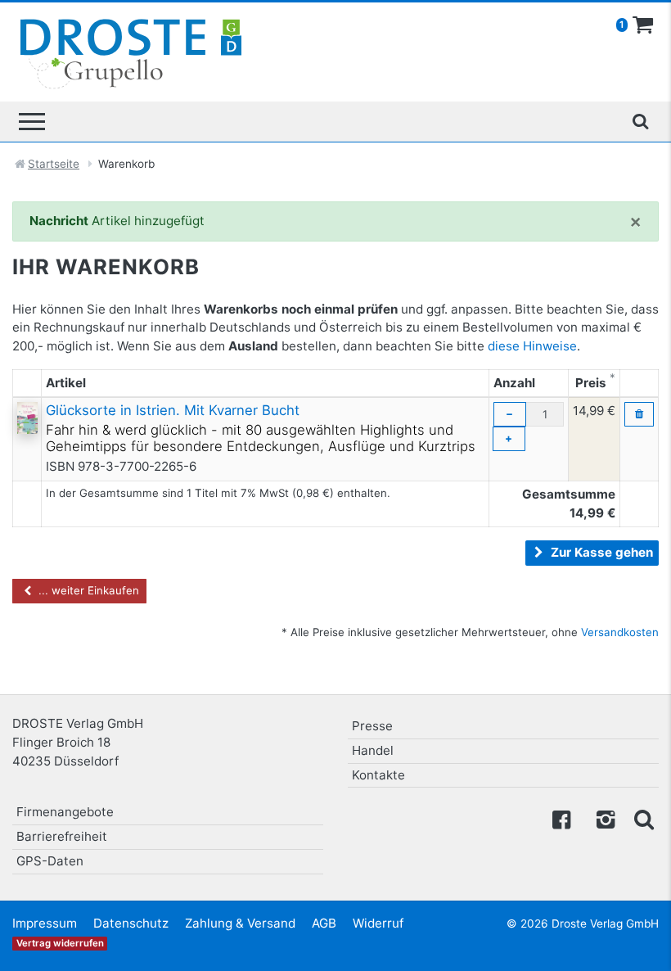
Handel (373, 750)
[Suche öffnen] (640, 121)
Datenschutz (131, 923)
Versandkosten (620, 632)
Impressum (44, 923)
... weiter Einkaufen (87, 590)
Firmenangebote (65, 812)
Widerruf (378, 923)
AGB (324, 923)
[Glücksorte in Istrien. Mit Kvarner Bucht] (27, 417)
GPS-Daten (49, 861)
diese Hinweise (532, 346)
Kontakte (378, 775)
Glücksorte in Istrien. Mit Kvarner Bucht (172, 410)
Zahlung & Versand (240, 923)
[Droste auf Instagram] (602, 818)
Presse (372, 726)
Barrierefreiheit (61, 836)
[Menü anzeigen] (32, 122)
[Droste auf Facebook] (561, 818)
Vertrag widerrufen (60, 943)
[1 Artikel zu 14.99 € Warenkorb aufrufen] (643, 25)
